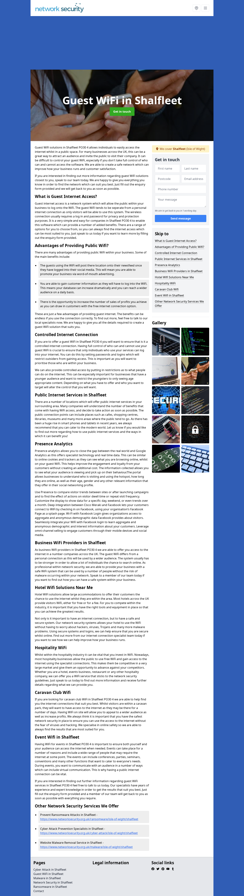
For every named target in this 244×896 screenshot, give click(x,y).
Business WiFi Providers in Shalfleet (179, 271)
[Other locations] (196, 8)
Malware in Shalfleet (47, 878)
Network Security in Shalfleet (53, 882)
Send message (181, 219)
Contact (38, 891)
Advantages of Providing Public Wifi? (179, 247)
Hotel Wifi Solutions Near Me (174, 277)
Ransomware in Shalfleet (50, 887)
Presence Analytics (167, 265)
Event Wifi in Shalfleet (169, 295)
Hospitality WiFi (165, 283)
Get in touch (122, 112)
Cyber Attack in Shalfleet (49, 870)
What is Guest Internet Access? (175, 241)
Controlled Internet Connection (176, 253)
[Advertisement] (122, 43)
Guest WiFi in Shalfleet (48, 874)
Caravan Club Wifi (167, 289)
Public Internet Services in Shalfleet (178, 259)
